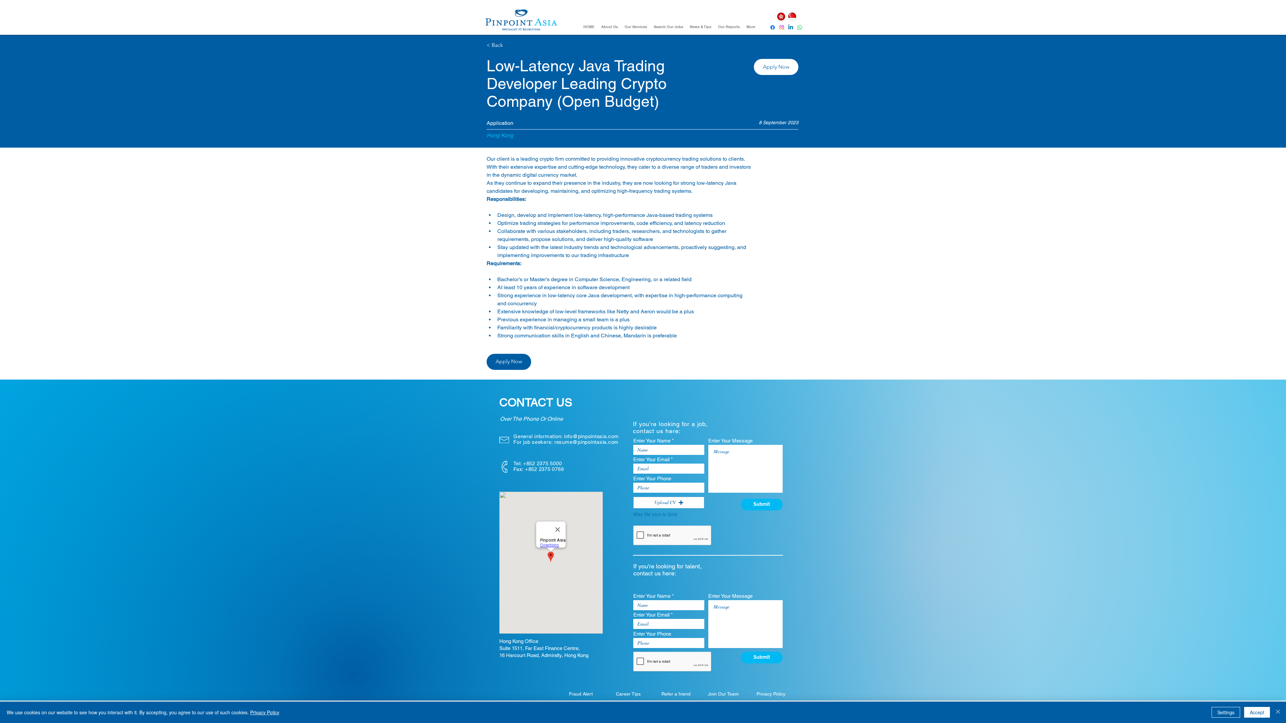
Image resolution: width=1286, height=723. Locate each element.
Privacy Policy (264, 712)
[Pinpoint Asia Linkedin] (791, 27)
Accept (1257, 712)
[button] (776, 67)
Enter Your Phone (652, 478)
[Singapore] (792, 16)
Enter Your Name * (653, 440)
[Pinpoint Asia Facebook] (773, 27)
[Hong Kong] (781, 16)
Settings (1225, 712)
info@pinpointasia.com (591, 436)
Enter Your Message (730, 440)
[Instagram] (782, 27)
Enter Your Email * (653, 459)
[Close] (1278, 712)
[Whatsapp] (800, 27)
